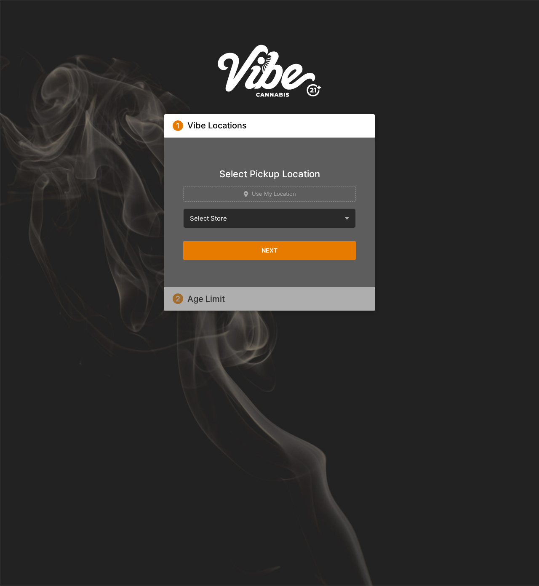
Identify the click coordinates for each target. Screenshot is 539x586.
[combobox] (269, 218)
